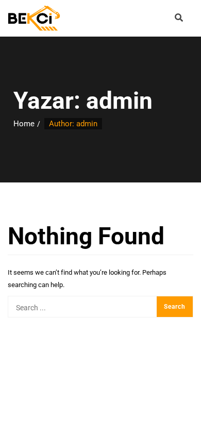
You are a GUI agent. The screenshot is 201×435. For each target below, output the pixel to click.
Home (24, 123)
